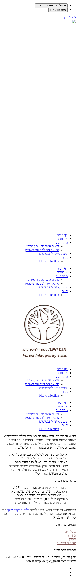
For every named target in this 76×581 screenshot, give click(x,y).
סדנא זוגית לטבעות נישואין (42, 250)
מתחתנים (62, 242)
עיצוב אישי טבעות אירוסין (42, 246)
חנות (65, 257)
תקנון (72, 539)
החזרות (71, 535)
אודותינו (62, 238)
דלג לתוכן (70, 17)
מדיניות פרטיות (66, 543)
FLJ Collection (49, 261)
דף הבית (62, 235)
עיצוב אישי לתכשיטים (53, 253)
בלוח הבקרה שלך (18, 510)
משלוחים (70, 531)
